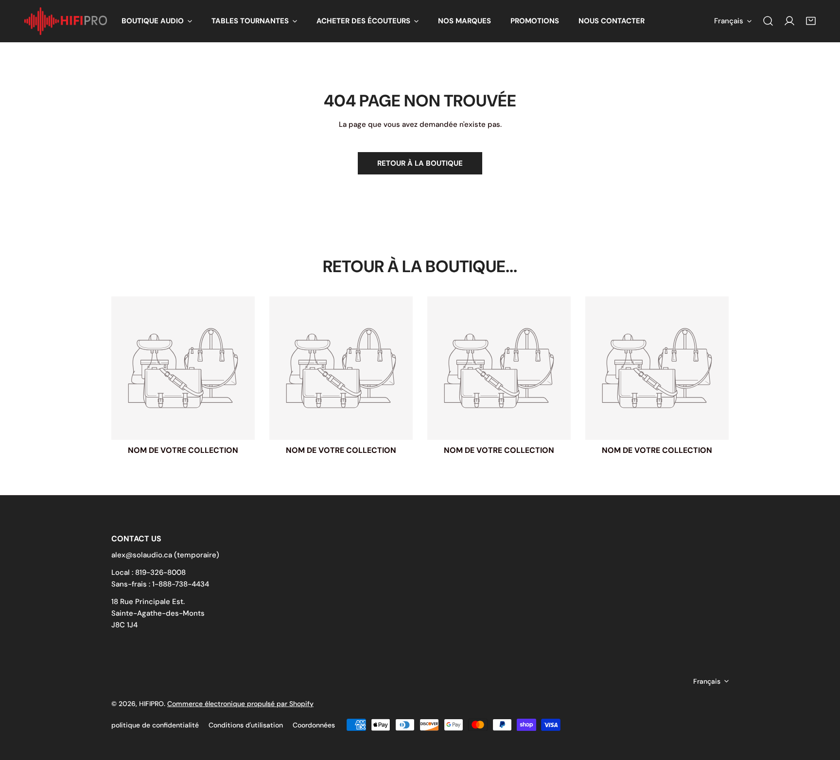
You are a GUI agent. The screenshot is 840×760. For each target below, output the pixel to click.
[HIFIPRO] (65, 21)
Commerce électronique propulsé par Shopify (240, 703)
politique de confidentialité (155, 725)
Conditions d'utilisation (246, 725)
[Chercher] (768, 21)
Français (728, 21)
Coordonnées (314, 725)
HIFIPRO (151, 703)
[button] (157, 21)
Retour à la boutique (420, 163)
